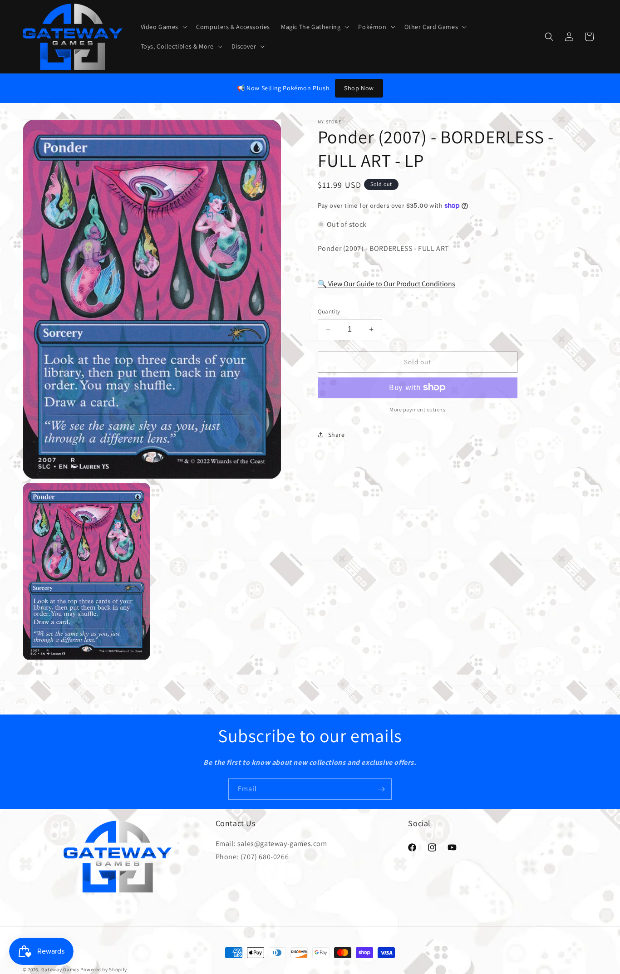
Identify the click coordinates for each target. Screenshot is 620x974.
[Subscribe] (381, 789)
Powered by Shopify (103, 969)
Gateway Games (60, 969)
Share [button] (336, 435)
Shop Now (359, 88)
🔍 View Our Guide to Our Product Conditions (386, 283)
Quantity (329, 311)
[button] (163, 26)
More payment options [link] (417, 409)
